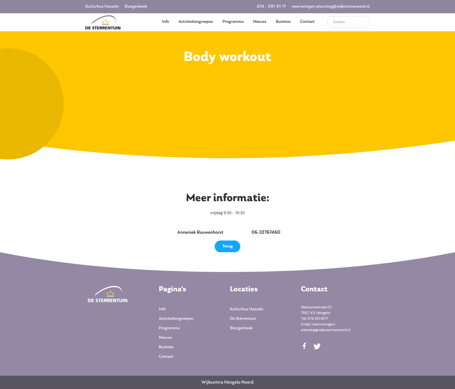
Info (165, 22)
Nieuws (259, 22)
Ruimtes (283, 22)
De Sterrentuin (243, 319)
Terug (227, 246)
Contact (307, 22)
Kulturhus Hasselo (102, 7)
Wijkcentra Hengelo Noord (227, 382)
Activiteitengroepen (195, 22)
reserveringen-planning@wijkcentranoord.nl (330, 7)
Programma (233, 22)
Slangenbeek (135, 7)
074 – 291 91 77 (271, 7)
